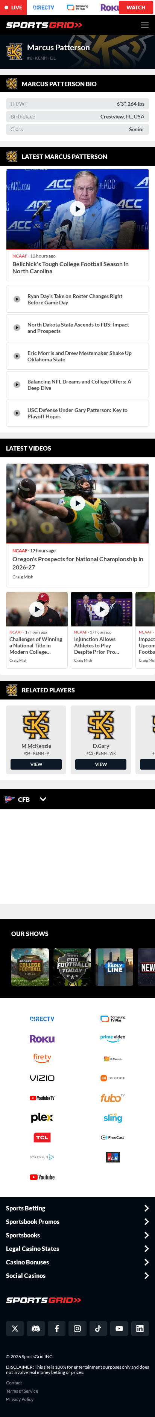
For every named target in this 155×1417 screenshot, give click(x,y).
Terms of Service (22, 1391)
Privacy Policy (19, 1399)
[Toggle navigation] (145, 25)
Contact (14, 1383)
